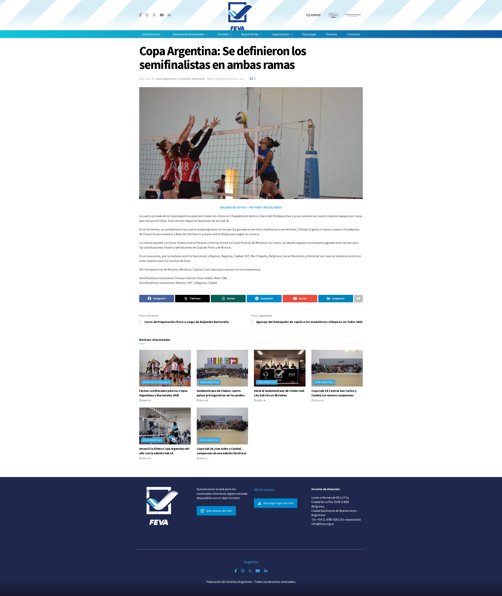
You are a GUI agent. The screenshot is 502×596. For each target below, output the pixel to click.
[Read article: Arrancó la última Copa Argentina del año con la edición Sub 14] (165, 426)
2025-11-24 (146, 458)
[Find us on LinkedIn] (169, 15)
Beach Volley (249, 34)
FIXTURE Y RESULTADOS (265, 207)
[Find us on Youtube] (162, 15)
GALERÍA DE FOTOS (233, 207)
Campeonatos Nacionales (156, 382)
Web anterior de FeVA (219, 511)
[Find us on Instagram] (146, 15)
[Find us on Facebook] (140, 15)
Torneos (222, 34)
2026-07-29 (146, 400)
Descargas (309, 34)
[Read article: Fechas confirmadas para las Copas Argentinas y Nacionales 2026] (165, 368)
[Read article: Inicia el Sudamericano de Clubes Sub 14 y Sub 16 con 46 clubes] (280, 368)
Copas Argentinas (166, 78)
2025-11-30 (203, 400)
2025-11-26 (318, 400)
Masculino (198, 78)
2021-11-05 (144, 78)
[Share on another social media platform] (358, 298)
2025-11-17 (203, 458)
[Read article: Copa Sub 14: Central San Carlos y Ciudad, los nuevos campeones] (337, 368)
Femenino (184, 78)
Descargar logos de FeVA (278, 503)
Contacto (353, 34)
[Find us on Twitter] (154, 15)
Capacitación (280, 34)
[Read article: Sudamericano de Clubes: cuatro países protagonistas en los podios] (222, 368)
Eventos (331, 34)
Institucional (151, 34)
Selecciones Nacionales (188, 34)
